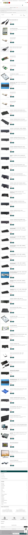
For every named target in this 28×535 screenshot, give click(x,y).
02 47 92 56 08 (8, 0)
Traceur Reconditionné (4, 500)
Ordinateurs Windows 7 (4, 494)
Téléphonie (2, 501)
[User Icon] (25, 2)
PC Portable (2, 484)
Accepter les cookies (23, 533)
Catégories (2, 481)
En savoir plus (10, 533)
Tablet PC (2, 496)
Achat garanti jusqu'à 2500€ (22, 0)
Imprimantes (2, 495)
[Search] (22, 5)
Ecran (2, 489)
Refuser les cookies (16, 533)
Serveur (2, 490)
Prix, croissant (25, 15)
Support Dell (14, 12)
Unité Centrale (3, 485)
